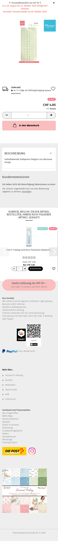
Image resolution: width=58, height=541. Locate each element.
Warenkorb (35, 269)
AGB (7, 394)
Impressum (10, 399)
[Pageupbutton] (49, 536)
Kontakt (8, 380)
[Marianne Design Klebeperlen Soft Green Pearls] (29, 42)
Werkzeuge (7, 439)
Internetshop (19, 533)
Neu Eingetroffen (10, 413)
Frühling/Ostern (9, 442)
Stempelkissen (9, 436)
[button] (6, 115)
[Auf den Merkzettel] (54, 269)
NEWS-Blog (7, 416)
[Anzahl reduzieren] (14, 269)
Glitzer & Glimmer (10, 425)
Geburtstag (7, 428)
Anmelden (26, 191)
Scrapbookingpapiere (12, 430)
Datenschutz (11, 389)
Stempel (6, 422)
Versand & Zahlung (14, 375)
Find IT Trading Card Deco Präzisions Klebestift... (29, 250)
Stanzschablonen (10, 419)
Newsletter (10, 385)
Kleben (5, 433)
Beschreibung (14, 153)
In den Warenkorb (29, 125)
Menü (4, 4)
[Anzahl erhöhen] (25, 269)
